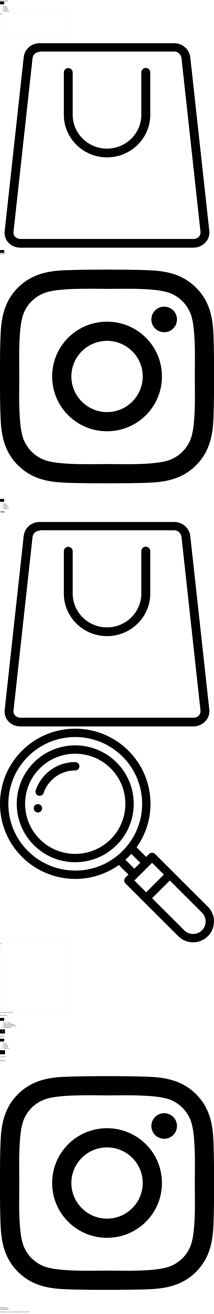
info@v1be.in (3, 1307)
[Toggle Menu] (2, 3)
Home (5, 6)
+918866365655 (4, 1309)
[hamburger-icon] (2, 1019)
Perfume (5, 8)
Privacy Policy (7, 1023)
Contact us (6, 11)
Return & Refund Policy (9, 1026)
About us (5, 9)
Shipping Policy (7, 1027)
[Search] (2, 251)
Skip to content (4, 0)
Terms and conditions (9, 1024)
